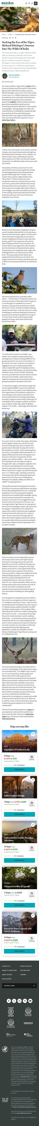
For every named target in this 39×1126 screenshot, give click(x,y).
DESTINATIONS (25, 970)
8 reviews (20, 856)
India (29, 86)
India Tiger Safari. (9, 120)
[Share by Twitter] (15, 38)
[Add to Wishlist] (33, 734)
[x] (14, 1001)
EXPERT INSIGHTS (26, 966)
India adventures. (8, 719)
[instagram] (19, 1001)
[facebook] (9, 1001)
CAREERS (23, 974)
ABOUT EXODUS (7, 974)
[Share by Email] (10, 38)
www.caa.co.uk (25, 1076)
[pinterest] (25, 1001)
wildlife (13, 102)
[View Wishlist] (29, 3)
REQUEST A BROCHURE (9, 970)
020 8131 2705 (32, 3)
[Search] (26, 3)
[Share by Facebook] (13, 38)
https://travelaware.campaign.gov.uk (24, 1107)
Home (4, 34)
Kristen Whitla (14, 75)
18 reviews (20, 810)
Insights (10, 34)
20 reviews (21, 946)
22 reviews (21, 765)
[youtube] (30, 1001)
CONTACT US (6, 966)
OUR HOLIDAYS (7, 979)
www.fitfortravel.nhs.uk (24, 1113)
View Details (19, 769)
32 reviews (21, 901)
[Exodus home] (8, 3)
